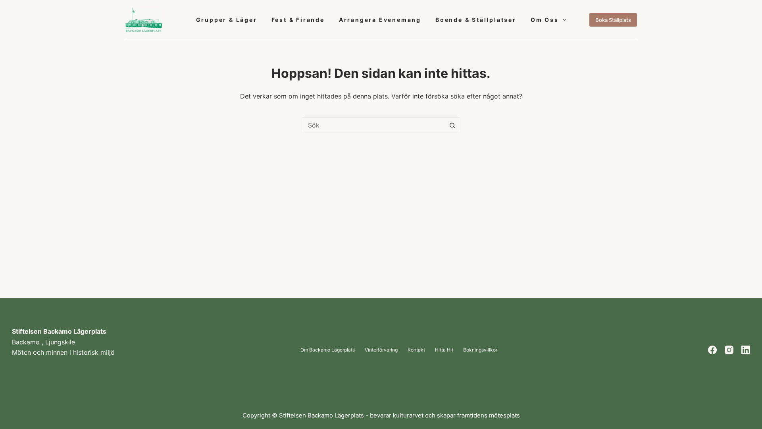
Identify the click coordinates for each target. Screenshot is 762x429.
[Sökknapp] (452, 125)
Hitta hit (444, 350)
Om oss (545, 19)
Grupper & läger (226, 19)
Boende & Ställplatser (475, 19)
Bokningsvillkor (480, 350)
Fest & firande (298, 19)
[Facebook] (712, 350)
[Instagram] (729, 350)
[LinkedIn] (745, 350)
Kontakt (416, 350)
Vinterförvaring (381, 350)
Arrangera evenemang (380, 19)
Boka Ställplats (613, 20)
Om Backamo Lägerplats (327, 350)
